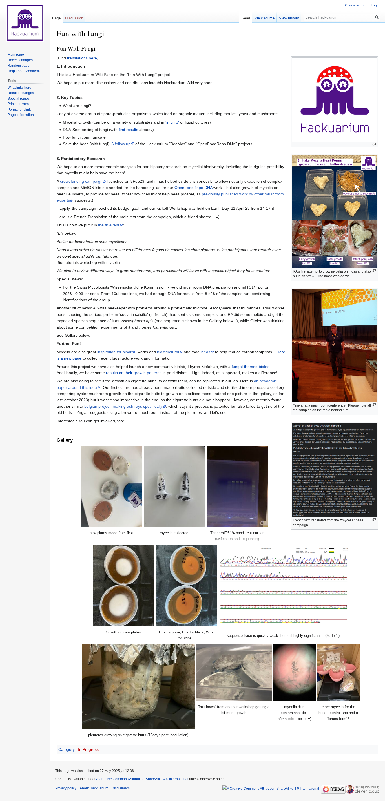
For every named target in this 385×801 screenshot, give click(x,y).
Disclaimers (121, 788)
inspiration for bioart (115, 352)
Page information (21, 115)
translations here (82, 58)
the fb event (108, 225)
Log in (375, 5)
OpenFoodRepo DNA (193, 187)
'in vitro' (172, 122)
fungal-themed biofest (251, 366)
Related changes (21, 93)
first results (128, 129)
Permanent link (19, 109)
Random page (19, 66)
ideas (205, 352)
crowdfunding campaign (81, 181)
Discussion (74, 18)
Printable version (21, 104)
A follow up (120, 144)
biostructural (168, 352)
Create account (356, 5)
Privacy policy (65, 788)
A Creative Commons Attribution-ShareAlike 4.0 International (142, 779)
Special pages (19, 99)
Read (246, 18)
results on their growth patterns (133, 373)
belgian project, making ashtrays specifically (123, 406)
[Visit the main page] (24, 22)
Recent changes (20, 60)
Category (66, 749)
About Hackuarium (94, 788)
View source (265, 18)
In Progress (88, 749)
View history (289, 18)
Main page (16, 55)
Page (56, 18)
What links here (19, 88)
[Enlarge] (374, 144)
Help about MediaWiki (24, 71)
